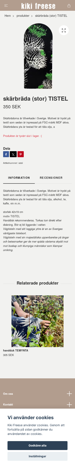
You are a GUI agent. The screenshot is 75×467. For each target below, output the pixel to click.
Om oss (8, 394)
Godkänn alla (37, 445)
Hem (8, 15)
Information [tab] (19, 178)
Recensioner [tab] (51, 178)
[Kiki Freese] (38, 5)
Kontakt (8, 404)
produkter (23, 15)
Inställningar (37, 456)
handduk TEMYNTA (15, 350)
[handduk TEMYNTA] (37, 321)
